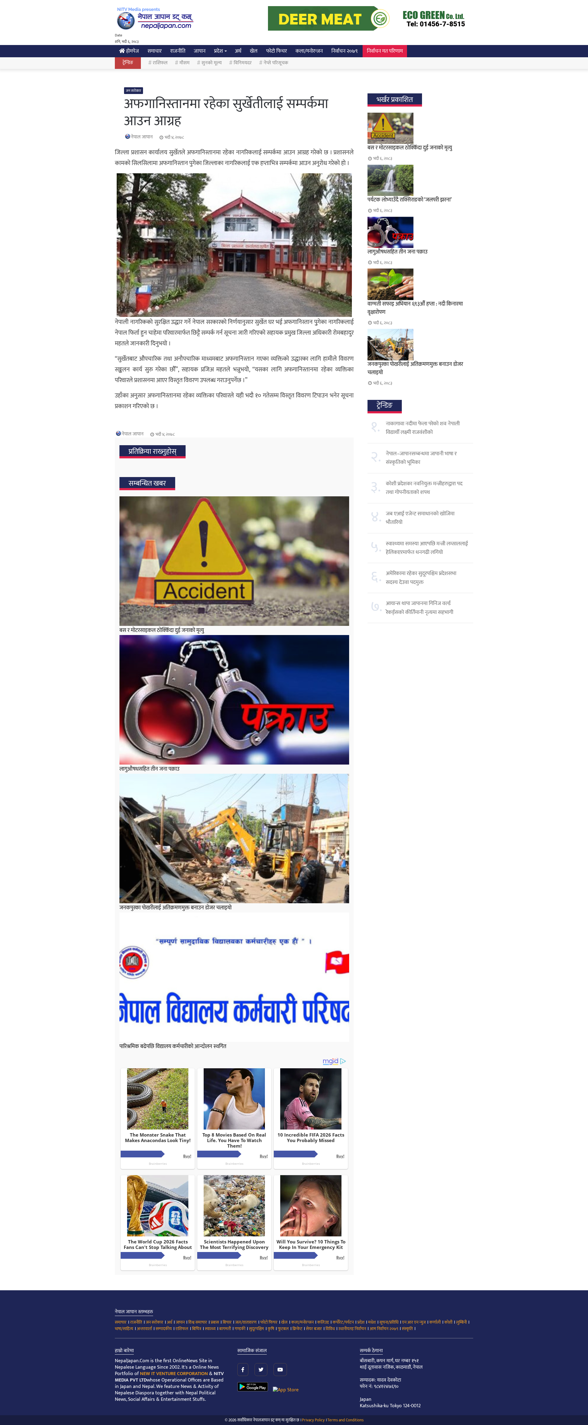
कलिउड (323, 1322)
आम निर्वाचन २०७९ (384, 1328)
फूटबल (283, 1328)
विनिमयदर (243, 63)
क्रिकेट (297, 1328)
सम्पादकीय (164, 1328)
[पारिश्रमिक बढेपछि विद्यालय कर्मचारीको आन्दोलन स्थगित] (234, 977)
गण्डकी (240, 1328)
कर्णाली (435, 1322)
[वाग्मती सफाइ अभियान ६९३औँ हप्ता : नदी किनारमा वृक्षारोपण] (420, 284)
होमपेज (132, 51)
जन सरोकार (133, 91)
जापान (199, 51)
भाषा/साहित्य (124, 1328)
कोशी (448, 1322)
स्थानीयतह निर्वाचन (352, 1328)
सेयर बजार (314, 1328)
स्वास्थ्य (210, 1328)
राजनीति (177, 51)
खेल (254, 51)
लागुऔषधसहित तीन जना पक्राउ (149, 769)
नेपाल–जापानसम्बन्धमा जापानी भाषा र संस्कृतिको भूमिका (421, 458)
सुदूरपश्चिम (256, 1328)
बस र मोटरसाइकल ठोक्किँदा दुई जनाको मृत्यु (161, 630)
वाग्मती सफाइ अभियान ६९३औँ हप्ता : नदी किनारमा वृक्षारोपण (415, 308)
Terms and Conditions (345, 1420)
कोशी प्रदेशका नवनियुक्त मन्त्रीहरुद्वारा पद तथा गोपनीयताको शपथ (424, 488)
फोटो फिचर (276, 51)
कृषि (271, 1328)
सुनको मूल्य (212, 63)
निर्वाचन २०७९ (344, 51)
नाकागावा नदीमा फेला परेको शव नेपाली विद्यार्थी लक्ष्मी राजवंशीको (423, 428)
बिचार (227, 1322)
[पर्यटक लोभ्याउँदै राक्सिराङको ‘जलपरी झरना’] (420, 180)
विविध (330, 1328)
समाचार (155, 51)
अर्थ (238, 51)
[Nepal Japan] (156, 18)
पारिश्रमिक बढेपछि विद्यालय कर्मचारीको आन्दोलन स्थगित (172, 1046)
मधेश (372, 1322)
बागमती (225, 1328)
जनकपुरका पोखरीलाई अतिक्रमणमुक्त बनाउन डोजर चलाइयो (175, 907)
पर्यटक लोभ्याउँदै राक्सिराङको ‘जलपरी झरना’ (410, 200)
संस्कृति (407, 1328)
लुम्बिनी (461, 1322)
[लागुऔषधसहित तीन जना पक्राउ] (234, 700)
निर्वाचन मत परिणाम (385, 51)
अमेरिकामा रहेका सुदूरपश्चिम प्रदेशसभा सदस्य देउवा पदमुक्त (421, 578)
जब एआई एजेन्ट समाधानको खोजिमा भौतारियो (420, 518)
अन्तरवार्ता (144, 1328)
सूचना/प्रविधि (388, 1322)
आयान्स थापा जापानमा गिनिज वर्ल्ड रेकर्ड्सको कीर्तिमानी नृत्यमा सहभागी (419, 608)
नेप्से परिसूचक (276, 63)
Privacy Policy (313, 1420)
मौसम (184, 63)
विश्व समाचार (197, 1322)
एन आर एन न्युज (414, 1322)
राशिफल (160, 63)
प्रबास (215, 1322)
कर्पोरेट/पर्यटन (343, 1322)
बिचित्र (196, 1328)
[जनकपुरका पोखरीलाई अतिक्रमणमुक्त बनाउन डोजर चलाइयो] (234, 838)
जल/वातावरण (246, 1322)
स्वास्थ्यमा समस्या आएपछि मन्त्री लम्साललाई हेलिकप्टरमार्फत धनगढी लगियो (427, 548)
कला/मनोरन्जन (309, 51)
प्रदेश (218, 51)
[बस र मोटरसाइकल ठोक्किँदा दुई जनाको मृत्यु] (234, 561)
